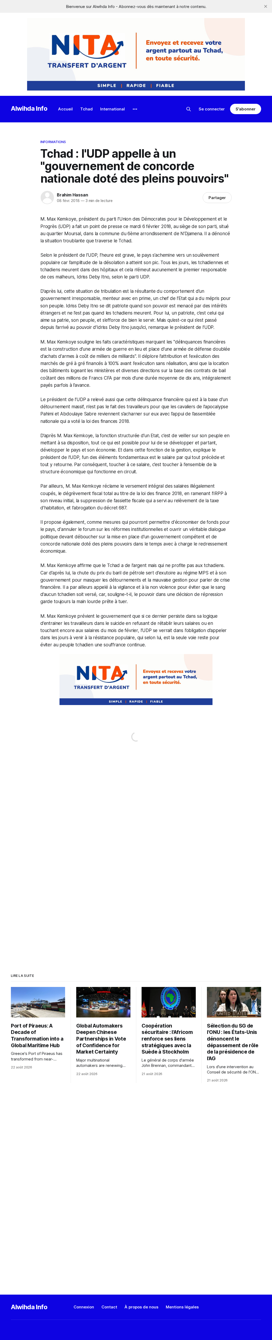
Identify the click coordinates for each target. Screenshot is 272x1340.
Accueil (65, 108)
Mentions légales (182, 1306)
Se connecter (212, 108)
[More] (135, 109)
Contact (109, 1306)
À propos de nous (141, 1306)
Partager (217, 197)
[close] (265, 6)
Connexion (84, 1306)
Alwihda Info (29, 108)
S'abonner (246, 108)
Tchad (86, 108)
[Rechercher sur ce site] (188, 109)
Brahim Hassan (72, 194)
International (112, 108)
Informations (53, 142)
